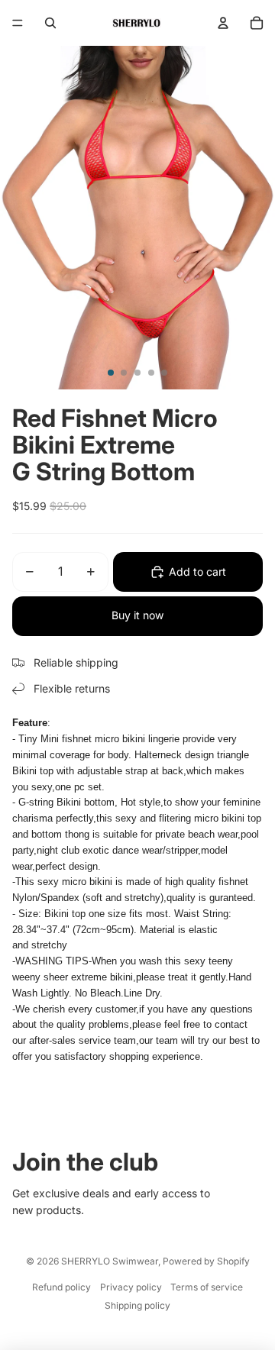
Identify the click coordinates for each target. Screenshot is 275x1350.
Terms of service (206, 1287)
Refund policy (61, 1287)
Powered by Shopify (206, 1261)
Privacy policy (131, 1287)
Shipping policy (137, 1305)
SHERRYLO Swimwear (109, 1261)
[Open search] (50, 23)
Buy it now (137, 615)
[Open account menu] (223, 23)
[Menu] (17, 22)
